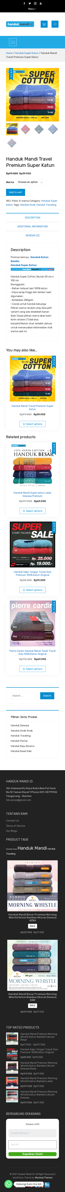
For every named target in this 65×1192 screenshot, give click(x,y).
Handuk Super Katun (26, 53)
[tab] (32, 217)
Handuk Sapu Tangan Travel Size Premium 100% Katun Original (32, 573)
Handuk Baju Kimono (22, 746)
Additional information (32, 226)
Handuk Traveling (46, 204)
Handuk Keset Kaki (21, 751)
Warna (10, 182)
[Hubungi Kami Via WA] (8, 1184)
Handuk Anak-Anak (22, 730)
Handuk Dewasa (20, 725)
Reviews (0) (32, 235)
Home (9, 53)
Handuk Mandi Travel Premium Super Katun (32, 408)
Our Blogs (11, 830)
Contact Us (12, 820)
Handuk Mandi (32, 848)
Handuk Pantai (19, 740)
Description (32, 217)
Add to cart (15, 192)
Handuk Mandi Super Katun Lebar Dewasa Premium (32, 494)
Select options (34, 424)
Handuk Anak (27, 204)
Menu (31, 8)
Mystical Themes (43, 1177)
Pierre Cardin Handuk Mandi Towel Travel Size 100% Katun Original (32, 652)
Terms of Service (15, 825)
